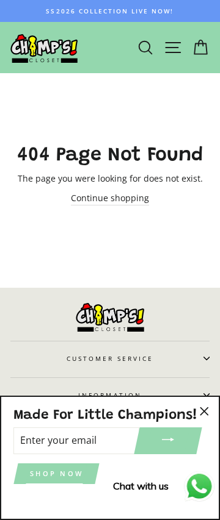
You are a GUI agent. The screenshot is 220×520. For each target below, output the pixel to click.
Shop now (56, 473)
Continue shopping (110, 198)
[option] (110, 11)
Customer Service (110, 358)
